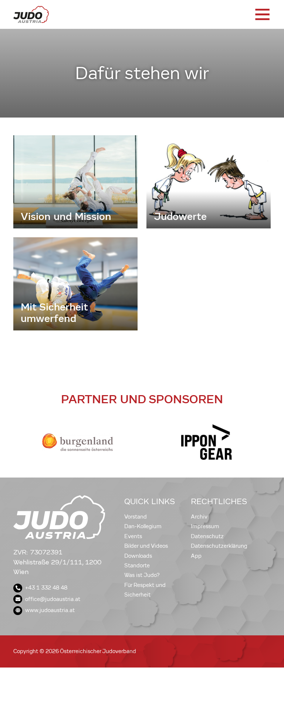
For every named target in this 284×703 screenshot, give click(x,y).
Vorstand (135, 516)
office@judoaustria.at (52, 599)
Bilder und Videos (146, 546)
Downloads (138, 556)
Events (133, 536)
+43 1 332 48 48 (46, 587)
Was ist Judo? (142, 575)
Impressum (205, 526)
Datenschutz (207, 536)
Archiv (199, 516)
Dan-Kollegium (143, 526)
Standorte (137, 565)
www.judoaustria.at (50, 610)
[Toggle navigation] (262, 14)
